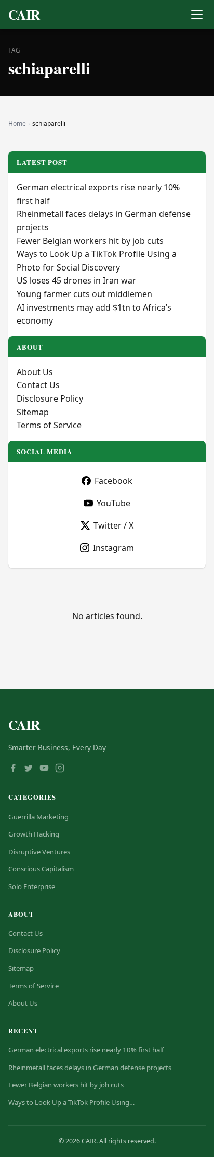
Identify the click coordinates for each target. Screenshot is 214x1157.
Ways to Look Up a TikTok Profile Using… (71, 1102)
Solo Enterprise (31, 886)
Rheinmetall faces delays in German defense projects (89, 1067)
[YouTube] (44, 769)
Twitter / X (113, 525)
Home (17, 123)
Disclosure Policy (50, 398)
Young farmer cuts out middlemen (84, 294)
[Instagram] (59, 769)
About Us (35, 372)
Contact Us (38, 385)
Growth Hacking (33, 834)
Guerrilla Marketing (38, 816)
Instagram (113, 548)
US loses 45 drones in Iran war (76, 280)
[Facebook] (13, 769)
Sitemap (33, 412)
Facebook (113, 480)
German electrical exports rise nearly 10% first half (86, 1050)
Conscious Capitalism (41, 868)
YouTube (113, 503)
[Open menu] (197, 14)
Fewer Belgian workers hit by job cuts (90, 241)
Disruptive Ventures (39, 851)
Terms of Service (49, 425)
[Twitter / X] (28, 769)
